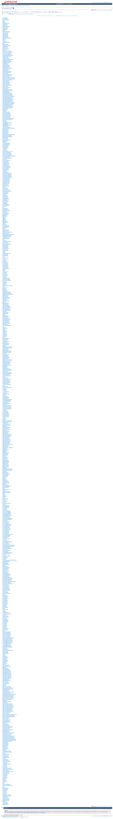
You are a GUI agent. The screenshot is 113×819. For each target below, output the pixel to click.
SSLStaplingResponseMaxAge (8, 736)
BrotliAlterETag (5, 133)
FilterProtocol (5, 274)
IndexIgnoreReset (6, 341)
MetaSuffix (5, 479)
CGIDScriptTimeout (6, 182)
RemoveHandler (6, 586)
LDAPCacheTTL (6, 358)
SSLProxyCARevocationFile (8, 706)
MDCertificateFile (6, 437)
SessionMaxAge (6, 653)
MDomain (4, 456)
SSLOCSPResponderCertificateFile (9, 694)
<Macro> (4, 419)
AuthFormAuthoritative (7, 72)
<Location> (5, 390)
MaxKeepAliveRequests (7, 421)
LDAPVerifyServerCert (7, 375)
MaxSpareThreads (6, 429)
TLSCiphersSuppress (7, 761)
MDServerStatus (6, 465)
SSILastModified (6, 665)
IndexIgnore (5, 340)
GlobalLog (4, 283)
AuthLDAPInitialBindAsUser (8, 100)
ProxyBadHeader (6, 507)
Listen (4, 385)
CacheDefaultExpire (6, 143)
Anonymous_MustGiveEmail (8, 51)
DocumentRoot (5, 247)
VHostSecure (5, 792)
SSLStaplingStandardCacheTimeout (9, 740)
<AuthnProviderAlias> (7, 117)
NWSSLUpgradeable (6, 492)
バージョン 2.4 (21, 5)
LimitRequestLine (6, 383)
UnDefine (4, 779)
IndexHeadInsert (6, 339)
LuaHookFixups (5, 402)
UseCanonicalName (6, 784)
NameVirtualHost (6, 489)
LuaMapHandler (6, 412)
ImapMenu (5, 336)
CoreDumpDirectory (6, 205)
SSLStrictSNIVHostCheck (7, 741)
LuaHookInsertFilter (6, 403)
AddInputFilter (5, 33)
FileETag (4, 269)
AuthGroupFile (5, 88)
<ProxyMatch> (5, 537)
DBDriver (4, 223)
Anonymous (5, 49)
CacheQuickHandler (6, 167)
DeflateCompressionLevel (7, 232)
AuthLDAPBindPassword (7, 92)
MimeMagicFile (5, 480)
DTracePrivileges (6, 248)
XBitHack (4, 801)
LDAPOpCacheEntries (7, 362)
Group (4, 286)
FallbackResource (6, 268)
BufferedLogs (5, 140)
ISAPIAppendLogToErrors (7, 346)
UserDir (4, 787)
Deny (4, 239)
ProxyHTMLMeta (6, 533)
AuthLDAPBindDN (6, 91)
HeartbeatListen (6, 317)
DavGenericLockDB (6, 210)
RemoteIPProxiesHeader (7, 579)
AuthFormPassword (6, 83)
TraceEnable (5, 775)
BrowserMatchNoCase (7, 139)
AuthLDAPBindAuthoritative (8, 90)
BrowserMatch (5, 138)
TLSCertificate (5, 759)
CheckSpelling (5, 193)
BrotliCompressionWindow (7, 136)
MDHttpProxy (5, 448)
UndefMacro (5, 780)
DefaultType (5, 227)
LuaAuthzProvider (6, 397)
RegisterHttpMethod (6, 575)
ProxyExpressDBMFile (7, 511)
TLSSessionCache (6, 773)
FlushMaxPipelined (6, 278)
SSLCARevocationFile (7, 675)
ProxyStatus (5, 556)
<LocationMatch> (6, 391)
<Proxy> (4, 504)
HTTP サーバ (7, 5)
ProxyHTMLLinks (6, 532)
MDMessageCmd (6, 452)
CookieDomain (5, 196)
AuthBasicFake (5, 57)
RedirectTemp (5, 569)
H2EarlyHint (5, 289)
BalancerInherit (5, 130)
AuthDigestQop (5, 70)
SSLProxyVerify (5, 718)
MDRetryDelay (5, 463)
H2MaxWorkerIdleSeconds (8, 294)
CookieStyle (5, 203)
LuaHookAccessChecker (7, 399)
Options (4, 493)
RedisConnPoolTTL (6, 570)
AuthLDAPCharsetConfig (7, 93)
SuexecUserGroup (6, 754)
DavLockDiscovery (6, 212)
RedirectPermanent (6, 567)
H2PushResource (6, 304)
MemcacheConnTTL (6, 474)
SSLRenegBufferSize (6, 721)
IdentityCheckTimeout (7, 325)
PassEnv (4, 496)
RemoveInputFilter (6, 587)
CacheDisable (5, 147)
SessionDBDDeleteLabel (7, 642)
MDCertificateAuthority (7, 435)
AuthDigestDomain (6, 66)
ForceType (5, 281)
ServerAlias (5, 623)
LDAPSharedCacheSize (7, 370)
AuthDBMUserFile (6, 64)
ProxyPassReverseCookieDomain (9, 545)
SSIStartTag (5, 667)
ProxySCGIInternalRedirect (8, 552)
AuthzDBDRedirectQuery (7, 124)
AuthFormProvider (6, 84)
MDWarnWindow (6, 473)
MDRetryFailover (6, 464)
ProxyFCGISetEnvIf (6, 516)
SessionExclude (5, 649)
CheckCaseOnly (6, 192)
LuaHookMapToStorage (7, 405)
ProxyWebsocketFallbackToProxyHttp (9, 560)
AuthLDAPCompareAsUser (8, 94)
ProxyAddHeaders (6, 506)
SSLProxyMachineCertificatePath (9, 716)
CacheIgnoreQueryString (7, 154)
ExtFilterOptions (6, 267)
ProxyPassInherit (6, 540)
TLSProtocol (5, 765)
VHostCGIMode (5, 788)
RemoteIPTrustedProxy (7, 582)
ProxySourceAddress (6, 555)
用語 (106, 2)
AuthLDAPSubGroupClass (7, 107)
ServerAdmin (5, 622)
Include (4, 337)
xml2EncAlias (5, 802)
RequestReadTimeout (7, 593)
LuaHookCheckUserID (7, 401)
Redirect (4, 565)
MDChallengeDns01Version (8, 444)
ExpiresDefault (5, 264)
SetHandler (5, 658)
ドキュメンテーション (14, 5)
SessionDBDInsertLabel (7, 643)
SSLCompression (6, 682)
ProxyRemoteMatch (6, 550)
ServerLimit (5, 624)
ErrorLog (4, 258)
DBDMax (4, 218)
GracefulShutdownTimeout (7, 285)
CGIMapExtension (6, 183)
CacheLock (5, 159)
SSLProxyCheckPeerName (8, 711)
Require (4, 594)
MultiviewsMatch (6, 487)
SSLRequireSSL (6, 724)
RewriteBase (5, 598)
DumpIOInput (5, 249)
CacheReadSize (6, 168)
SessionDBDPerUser (6, 644)
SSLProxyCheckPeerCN (7, 709)
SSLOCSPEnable (6, 689)
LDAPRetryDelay (6, 368)
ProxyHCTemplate (6, 521)
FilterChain (5, 272)
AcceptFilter (5, 17)
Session (4, 630)
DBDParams (5, 220)
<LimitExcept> (5, 377)
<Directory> (5, 240)
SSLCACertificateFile (6, 670)
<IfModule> (5, 330)
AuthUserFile (5, 121)
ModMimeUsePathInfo (7, 486)
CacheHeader (5, 150)
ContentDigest (5, 195)
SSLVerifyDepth (5, 745)
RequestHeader (5, 592)
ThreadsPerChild (6, 756)
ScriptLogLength (6, 616)
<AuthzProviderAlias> (7, 126)
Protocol (4, 500)
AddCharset (5, 25)
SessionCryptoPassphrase (7, 637)
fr (102, 806)
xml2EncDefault (5, 803)
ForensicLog (5, 282)
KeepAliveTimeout (6, 354)
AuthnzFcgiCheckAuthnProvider (8, 118)
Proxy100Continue (6, 505)
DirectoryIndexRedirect (7, 243)
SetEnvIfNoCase (6, 657)
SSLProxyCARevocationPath (8, 708)
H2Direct (4, 288)
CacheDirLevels (5, 146)
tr (108, 806)
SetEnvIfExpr (5, 656)
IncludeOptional (5, 338)
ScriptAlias (4, 611)
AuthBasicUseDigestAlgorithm (8, 59)
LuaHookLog (5, 404)
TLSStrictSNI (5, 774)
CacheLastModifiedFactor (7, 158)
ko (106, 806)
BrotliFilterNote (5, 137)
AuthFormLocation (6, 76)
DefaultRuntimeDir (6, 226)
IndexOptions (5, 342)
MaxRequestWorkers (6, 427)
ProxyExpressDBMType (7, 512)
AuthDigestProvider (6, 69)
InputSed (4, 345)
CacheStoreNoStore (6, 180)
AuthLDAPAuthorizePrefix (7, 89)
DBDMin (4, 219)
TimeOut (4, 758)
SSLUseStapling (6, 743)
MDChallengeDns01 (6, 443)
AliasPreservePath (6, 42)
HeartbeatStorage (6, 319)
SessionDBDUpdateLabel (7, 646)
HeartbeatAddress (6, 316)
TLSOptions (5, 764)
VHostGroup (5, 790)
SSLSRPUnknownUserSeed (8, 729)
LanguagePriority (6, 356)
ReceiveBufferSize (6, 564)
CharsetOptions (5, 189)
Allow (4, 43)
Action (4, 20)
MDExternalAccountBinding (8, 447)
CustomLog (5, 206)
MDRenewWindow (6, 461)
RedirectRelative (6, 568)
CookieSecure (5, 202)
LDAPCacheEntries (6, 357)
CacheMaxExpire (6, 162)
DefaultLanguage (6, 225)
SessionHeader (5, 651)
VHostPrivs (5, 791)
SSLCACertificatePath (7, 671)
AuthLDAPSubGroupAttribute (8, 106)
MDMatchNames (6, 449)
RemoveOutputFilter (6, 590)
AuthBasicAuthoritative (7, 56)
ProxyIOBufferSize (6, 536)
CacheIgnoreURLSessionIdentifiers (9, 155)
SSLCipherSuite (5, 681)
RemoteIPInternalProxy (7, 577)
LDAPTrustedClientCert (7, 372)
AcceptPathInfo (5, 18)
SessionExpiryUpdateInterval (8, 650)
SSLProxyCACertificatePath (8, 704)
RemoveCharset (6, 584)
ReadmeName (5, 563)
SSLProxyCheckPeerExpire (8, 710)
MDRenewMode (6, 460)
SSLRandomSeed (6, 720)
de (97, 806)
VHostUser (5, 793)
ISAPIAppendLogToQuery (7, 347)
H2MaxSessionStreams (7, 293)
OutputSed (5, 495)
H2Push (4, 301)
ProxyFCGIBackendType (7, 515)
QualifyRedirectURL (6, 561)
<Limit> (4, 376)
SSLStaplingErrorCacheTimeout (8, 732)
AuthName (5, 110)
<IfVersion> (5, 332)
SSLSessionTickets (6, 728)
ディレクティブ (100, 2)
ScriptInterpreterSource (7, 613)
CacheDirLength (6, 145)
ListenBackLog (5, 386)
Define (4, 228)
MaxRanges (5, 426)
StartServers (5, 746)
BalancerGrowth (6, 129)
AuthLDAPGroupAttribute (7, 98)
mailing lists (43, 812)
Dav (3, 207)
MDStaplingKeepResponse (8, 468)
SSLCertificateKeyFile (7, 680)
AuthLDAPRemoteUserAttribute (8, 103)
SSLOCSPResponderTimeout (8, 695)
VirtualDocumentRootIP (7, 795)
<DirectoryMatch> (6, 244)
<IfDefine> (4, 327)
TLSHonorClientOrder (7, 763)
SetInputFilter (5, 659)
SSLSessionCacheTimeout (7, 726)
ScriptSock (5, 617)
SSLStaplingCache (6, 731)
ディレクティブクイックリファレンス (22, 13)
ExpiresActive (5, 262)
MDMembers (5, 451)
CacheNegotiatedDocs (7, 166)
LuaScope (4, 418)
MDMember (5, 450)
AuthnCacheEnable (6, 113)
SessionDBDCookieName (7, 639)
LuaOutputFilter (5, 413)
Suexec (4, 753)
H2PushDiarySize (6, 302)
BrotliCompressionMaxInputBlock (9, 134)
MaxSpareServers (6, 428)
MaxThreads (5, 430)
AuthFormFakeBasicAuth (7, 75)
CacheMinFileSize (6, 165)
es (101, 806)
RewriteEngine (5, 600)
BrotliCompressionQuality (7, 135)
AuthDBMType (5, 63)
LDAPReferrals (5, 366)
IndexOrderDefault (6, 343)
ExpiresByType (5, 263)
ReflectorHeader (6, 572)
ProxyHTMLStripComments (8, 534)
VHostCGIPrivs (5, 789)
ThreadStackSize (6, 757)
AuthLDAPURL (5, 108)
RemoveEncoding (6, 585)
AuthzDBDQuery (6, 123)
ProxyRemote (5, 549)
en (99, 806)
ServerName (5, 625)
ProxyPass (5, 539)
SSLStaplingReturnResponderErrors (9, 739)
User (3, 786)
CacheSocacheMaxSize (7, 173)
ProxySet (4, 554)
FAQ (104, 2)
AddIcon (4, 30)
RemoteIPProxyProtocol (7, 580)
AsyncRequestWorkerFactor (8, 55)
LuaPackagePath (6, 415)
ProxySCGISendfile (6, 553)
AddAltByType (5, 24)
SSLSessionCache (6, 725)
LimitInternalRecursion (7, 378)
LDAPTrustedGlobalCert (7, 373)
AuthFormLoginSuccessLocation (9, 78)
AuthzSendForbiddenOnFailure (8, 128)
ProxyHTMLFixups (6, 530)
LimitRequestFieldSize (7, 382)
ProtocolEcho (5, 501)
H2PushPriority (5, 303)
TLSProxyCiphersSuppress (8, 769)
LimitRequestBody (6, 379)
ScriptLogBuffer (5, 615)
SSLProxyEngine (6, 713)
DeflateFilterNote (6, 233)
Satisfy (4, 608)
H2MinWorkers (5, 296)
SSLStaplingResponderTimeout (8, 735)
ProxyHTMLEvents (6, 527)
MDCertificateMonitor (6, 440)
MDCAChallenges (6, 433)
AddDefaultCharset (6, 26)
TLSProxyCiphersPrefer (7, 768)
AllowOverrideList (6, 48)
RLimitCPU (5, 605)
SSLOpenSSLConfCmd (7, 699)
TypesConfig (5, 777)
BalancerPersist (5, 132)
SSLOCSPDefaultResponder (8, 688)
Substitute (4, 749)
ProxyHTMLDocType (6, 525)
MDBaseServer (5, 432)
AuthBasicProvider (6, 58)
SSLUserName (5, 742)
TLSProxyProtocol (6, 772)
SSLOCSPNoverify (6, 690)
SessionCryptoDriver (6, 636)
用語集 (53, 11)
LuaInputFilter (5, 411)
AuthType (4, 120)
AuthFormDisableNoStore (7, 74)
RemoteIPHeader (6, 576)
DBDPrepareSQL (6, 222)
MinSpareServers (6, 481)
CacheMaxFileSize (6, 163)
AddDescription (5, 27)
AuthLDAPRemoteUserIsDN (8, 104)
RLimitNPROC (5, 607)
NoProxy (4, 490)
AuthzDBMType (5, 125)
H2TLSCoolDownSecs (7, 309)
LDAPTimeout (5, 371)
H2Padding (5, 299)
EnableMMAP (5, 254)
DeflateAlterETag (6, 229)
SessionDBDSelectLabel (7, 645)
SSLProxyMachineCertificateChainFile (10, 714)
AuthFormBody (5, 73)
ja (104, 806)
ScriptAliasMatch (6, 612)
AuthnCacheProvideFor (7, 114)
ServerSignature (6, 628)
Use (3, 783)
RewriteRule (5, 604)
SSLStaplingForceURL (7, 734)
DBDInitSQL (5, 215)
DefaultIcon (5, 224)
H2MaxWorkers (5, 295)
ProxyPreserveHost (6, 547)
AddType (4, 39)
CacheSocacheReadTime (7, 177)
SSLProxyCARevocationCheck (8, 705)
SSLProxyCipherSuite (7, 712)
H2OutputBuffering (6, 298)
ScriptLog (4, 614)
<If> (3, 326)
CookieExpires (5, 197)
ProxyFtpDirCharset (6, 517)
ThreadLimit (5, 755)
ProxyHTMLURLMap (6, 535)
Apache (3, 5)
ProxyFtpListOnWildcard (7, 519)
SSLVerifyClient (5, 744)
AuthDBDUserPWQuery (7, 60)
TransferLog (5, 776)
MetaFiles (4, 478)
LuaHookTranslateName (7, 407)
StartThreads (5, 747)
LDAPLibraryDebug (6, 361)
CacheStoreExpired (6, 179)
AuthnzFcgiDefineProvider (7, 119)
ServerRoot (5, 627)
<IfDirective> (5, 328)
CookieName (5, 199)
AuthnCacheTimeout (6, 116)
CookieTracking (5, 204)
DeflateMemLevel (6, 237)
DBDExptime (5, 214)
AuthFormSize (5, 86)
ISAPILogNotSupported (7, 351)
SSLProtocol (5, 702)
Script (4, 610)
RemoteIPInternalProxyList (8, 578)
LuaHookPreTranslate (7, 406)
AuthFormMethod (6, 80)
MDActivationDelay (6, 431)
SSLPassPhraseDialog (7, 701)
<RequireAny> (5, 596)
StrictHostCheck (6, 748)
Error (3, 256)
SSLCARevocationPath (7, 676)
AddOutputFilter (5, 36)
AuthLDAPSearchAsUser (7, 105)
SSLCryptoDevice (6, 683)
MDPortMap (5, 458)
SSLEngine (5, 684)
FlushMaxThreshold (6, 279)
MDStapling (5, 467)
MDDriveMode (5, 446)
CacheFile (4, 149)
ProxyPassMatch (6, 542)
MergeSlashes (5, 475)
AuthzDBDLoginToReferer (7, 122)
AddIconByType (5, 32)
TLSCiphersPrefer (6, 760)
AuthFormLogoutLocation (7, 79)
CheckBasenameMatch (7, 191)
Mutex (4, 488)
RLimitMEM (5, 606)
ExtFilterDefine (5, 266)
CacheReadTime (6, 169)
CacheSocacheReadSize (7, 176)
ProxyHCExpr (5, 520)
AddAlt (4, 21)
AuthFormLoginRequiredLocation (9, 77)
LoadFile (4, 388)
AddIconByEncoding (6, 31)
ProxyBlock (5, 508)
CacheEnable (5, 148)
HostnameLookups (6, 322)
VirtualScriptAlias (6, 798)
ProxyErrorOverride (6, 510)
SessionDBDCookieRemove (8, 641)
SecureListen (5, 619)
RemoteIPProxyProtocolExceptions (9, 581)
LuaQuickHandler (6, 416)
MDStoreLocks (5, 472)
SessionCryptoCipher (6, 635)
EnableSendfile (5, 255)
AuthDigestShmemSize (7, 71)
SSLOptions (5, 700)
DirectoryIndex (5, 242)
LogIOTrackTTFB (6, 393)
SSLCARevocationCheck (7, 674)
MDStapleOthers (6, 466)
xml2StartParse (5, 804)
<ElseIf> (4, 252)
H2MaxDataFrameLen (7, 292)
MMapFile (4, 483)
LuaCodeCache (5, 398)
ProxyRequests (5, 551)
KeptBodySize (5, 355)
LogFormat (5, 392)
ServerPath (5, 626)
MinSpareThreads (6, 482)
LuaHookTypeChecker (7, 408)
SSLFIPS (4, 685)
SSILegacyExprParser (7, 666)
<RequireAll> (5, 595)
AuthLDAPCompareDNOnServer (9, 95)
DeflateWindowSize (6, 238)
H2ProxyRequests (6, 300)
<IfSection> (5, 331)
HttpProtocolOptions (6, 323)
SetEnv (4, 654)
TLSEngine (5, 762)
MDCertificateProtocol (7, 441)
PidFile (4, 497)
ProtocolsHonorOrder (7, 503)
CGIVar (4, 187)
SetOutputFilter (5, 660)
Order (4, 494)
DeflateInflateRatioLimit (7, 236)
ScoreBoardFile (5, 609)
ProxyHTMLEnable (6, 526)
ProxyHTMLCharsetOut (7, 524)
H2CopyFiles (5, 287)
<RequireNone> (5, 597)
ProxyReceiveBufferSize (7, 548)
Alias (3, 40)
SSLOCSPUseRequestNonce (8, 698)
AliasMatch (5, 41)
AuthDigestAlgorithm (6, 65)
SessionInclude (5, 652)
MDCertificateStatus (6, 442)
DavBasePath (5, 208)
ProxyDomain (5, 509)
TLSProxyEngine (6, 770)
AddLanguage (5, 34)
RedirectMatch (5, 566)
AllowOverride (5, 47)
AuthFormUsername (6, 87)
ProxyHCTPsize (5, 522)
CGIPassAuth (5, 184)
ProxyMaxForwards (6, 538)
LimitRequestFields (6, 381)
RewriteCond (5, 599)
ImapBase (4, 333)
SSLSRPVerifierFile (6, 730)
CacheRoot (5, 170)
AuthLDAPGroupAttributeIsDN (8, 99)
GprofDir (4, 284)
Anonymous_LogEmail (7, 50)
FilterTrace (5, 277)
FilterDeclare (5, 273)
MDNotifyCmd (5, 455)
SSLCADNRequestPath (7, 673)
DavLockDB (5, 211)
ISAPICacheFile (5, 348)
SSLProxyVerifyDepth (7, 719)
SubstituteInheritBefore (7, 750)
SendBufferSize (5, 621)
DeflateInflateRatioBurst (7, 235)
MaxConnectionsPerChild (7, 420)
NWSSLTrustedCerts (6, 491)
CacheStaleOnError (6, 178)
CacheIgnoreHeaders (7, 152)
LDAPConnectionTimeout (7, 360)
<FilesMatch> (5, 271)
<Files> (4, 270)
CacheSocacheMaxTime (7, 174)
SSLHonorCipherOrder (7, 686)
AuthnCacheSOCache (7, 115)
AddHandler (5, 29)
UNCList (4, 778)
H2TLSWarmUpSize (6, 310)
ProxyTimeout (5, 557)
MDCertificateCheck (6, 436)
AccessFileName (6, 19)
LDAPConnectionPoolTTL (7, 359)
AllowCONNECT (6, 44)
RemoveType (5, 591)
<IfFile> (4, 329)
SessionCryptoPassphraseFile (8, 638)
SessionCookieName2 (7, 632)
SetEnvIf (4, 655)
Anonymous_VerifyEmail (7, 54)
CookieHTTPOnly (6, 198)
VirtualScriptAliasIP (6, 799)
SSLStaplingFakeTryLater (7, 733)
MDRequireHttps (6, 462)
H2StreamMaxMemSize (7, 307)
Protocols (4, 502)
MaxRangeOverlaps (6, 423)
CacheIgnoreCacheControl (8, 151)
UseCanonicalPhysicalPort (7, 785)
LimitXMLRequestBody (7, 384)
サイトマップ (110, 2)
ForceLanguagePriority (7, 280)
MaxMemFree (5, 422)
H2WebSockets (5, 312)
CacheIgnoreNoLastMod (7, 153)
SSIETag (4, 664)
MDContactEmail (6, 445)
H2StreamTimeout (6, 308)
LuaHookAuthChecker (7, 400)
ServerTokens (5, 629)
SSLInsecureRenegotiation (8, 687)
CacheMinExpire (6, 164)
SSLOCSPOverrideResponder (8, 691)
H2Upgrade (5, 311)
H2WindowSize (5, 313)
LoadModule (5, 389)
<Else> (4, 251)
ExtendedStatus (5, 265)
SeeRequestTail (5, 620)
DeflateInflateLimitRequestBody (8, 234)
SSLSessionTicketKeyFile (7, 727)
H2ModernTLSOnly (6, 297)
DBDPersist (5, 221)
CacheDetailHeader (6, 144)
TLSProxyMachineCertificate (8, 771)
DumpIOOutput (5, 250)
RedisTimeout (5, 571)
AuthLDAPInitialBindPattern (8, 101)
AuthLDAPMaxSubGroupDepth (8, 102)
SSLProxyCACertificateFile (7, 703)
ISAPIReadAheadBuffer (7, 352)
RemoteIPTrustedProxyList (8, 583)
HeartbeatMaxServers (7, 318)
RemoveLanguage (6, 589)
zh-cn (111, 806)
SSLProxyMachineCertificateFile (9, 715)
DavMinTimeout (5, 213)
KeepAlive (4, 353)
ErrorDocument (5, 257)
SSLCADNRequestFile (7, 672)
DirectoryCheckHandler (7, 241)
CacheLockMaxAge (6, 160)
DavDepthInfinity (6, 209)
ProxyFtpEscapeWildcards (7, 518)
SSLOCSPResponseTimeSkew (8, 697)
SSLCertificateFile (6, 679)
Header (4, 314)
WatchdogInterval (6, 800)
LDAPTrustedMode (6, 374)
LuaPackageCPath (6, 414)
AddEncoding (5, 28)
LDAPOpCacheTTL (6, 363)
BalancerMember (6, 131)
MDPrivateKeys (5, 459)
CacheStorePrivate (6, 181)
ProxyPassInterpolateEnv (7, 541)
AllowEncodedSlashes (7, 45)
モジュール (95, 2)
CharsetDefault (5, 188)
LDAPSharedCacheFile (7, 369)
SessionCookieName (6, 631)
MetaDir (4, 477)
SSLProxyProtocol (6, 717)
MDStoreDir (5, 471)
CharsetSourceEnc (6, 190)
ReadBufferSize (5, 562)
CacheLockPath (5, 161)
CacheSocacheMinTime (7, 175)
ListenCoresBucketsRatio (7, 387)
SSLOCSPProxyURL (6, 693)
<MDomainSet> (5, 457)
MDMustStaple (5, 453)
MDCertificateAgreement (7, 434)
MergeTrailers (5, 476)
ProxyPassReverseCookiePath (8, 546)
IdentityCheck (5, 324)
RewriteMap (5, 601)
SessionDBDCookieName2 (8, 640)
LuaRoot (4, 417)
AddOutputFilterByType (7, 38)
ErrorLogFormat (6, 259)
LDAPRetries (5, 367)
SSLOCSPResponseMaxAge (8, 696)
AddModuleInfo (5, 35)
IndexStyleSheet (6, 344)
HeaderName (5, 315)
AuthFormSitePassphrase (7, 85)
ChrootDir (4, 194)
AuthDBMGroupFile (6, 62)
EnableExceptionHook (7, 253)
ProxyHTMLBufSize (6, 523)
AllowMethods (5, 46)
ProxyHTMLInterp (6, 531)
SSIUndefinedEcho (6, 669)
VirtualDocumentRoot (7, 794)
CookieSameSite (6, 200)
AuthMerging (5, 109)
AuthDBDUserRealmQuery (7, 61)
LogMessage (5, 396)
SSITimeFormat (5, 668)
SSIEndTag (5, 661)
